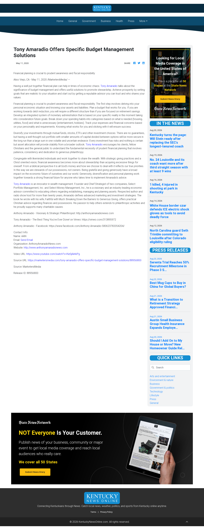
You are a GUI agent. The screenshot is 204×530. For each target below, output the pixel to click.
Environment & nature (161, 380)
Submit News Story (170, 99)
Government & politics (162, 387)
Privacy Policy (106, 512)
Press (131, 21)
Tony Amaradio (109, 85)
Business (106, 21)
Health (119, 21)
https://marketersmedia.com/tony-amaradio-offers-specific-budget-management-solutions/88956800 (84, 260)
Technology (156, 391)
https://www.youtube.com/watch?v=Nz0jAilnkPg (53, 253)
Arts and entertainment (162, 376)
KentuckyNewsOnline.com (93, 521)
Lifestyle (154, 395)
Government (89, 21)
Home (61, 21)
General (72, 21)
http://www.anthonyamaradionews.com (46, 247)
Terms (93, 512)
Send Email (27, 239)
